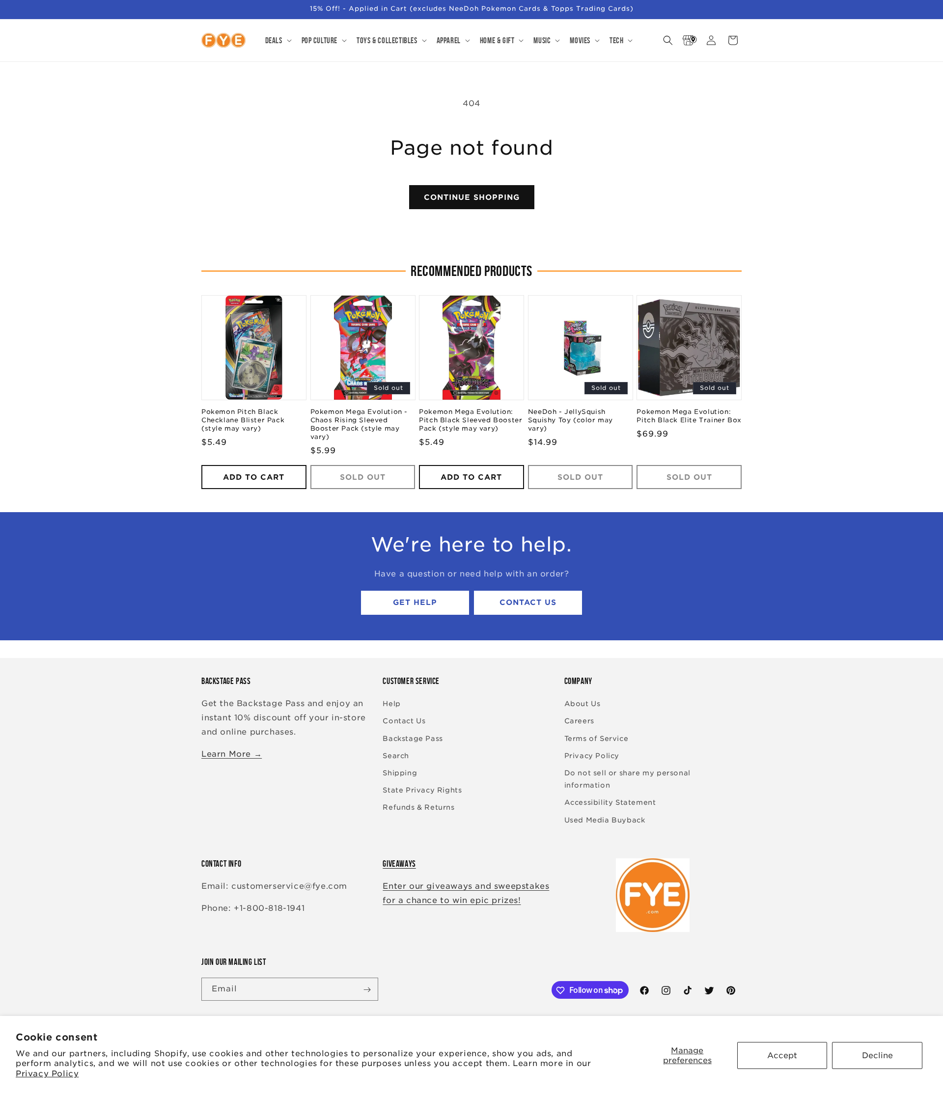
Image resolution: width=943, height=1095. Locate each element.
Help (391, 704)
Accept (782, 1055)
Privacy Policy (47, 1073)
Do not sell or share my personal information (627, 779)
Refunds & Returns (418, 808)
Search (396, 756)
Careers (579, 721)
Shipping (400, 773)
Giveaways (399, 864)
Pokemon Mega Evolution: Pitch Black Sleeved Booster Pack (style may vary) (470, 421)
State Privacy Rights (422, 790)
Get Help (415, 603)
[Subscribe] (367, 989)
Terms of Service (596, 738)
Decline (877, 1055)
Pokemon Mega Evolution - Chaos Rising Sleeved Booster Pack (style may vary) (359, 425)
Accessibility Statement (610, 803)
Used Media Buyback (604, 820)
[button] (277, 40)
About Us (582, 704)
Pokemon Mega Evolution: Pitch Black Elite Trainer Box (689, 416)
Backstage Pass (413, 738)
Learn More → (231, 754)
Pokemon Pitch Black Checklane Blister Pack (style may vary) (242, 421)
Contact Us (527, 603)
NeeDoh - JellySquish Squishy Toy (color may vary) (570, 421)
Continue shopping (472, 197)
